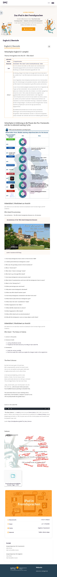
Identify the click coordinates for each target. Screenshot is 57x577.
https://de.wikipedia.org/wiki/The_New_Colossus (20, 421)
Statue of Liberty (42, 414)
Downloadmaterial (34, 63)
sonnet (18, 412)
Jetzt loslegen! (29, 29)
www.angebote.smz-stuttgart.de (18, 572)
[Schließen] (49, 46)
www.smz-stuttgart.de (42, 571)
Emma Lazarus (32, 412)
